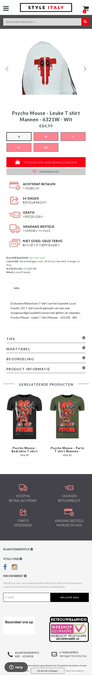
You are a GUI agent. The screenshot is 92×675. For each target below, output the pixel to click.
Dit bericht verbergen (47, 671)
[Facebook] (5, 568)
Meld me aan (69, 597)
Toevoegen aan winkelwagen (49, 162)
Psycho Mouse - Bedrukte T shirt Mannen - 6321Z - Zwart (24, 450)
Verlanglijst (49, 171)
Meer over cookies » (75, 671)
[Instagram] (14, 568)
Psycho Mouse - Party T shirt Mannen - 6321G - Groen (67, 450)
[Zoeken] (85, 22)
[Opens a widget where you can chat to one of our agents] (16, 667)
